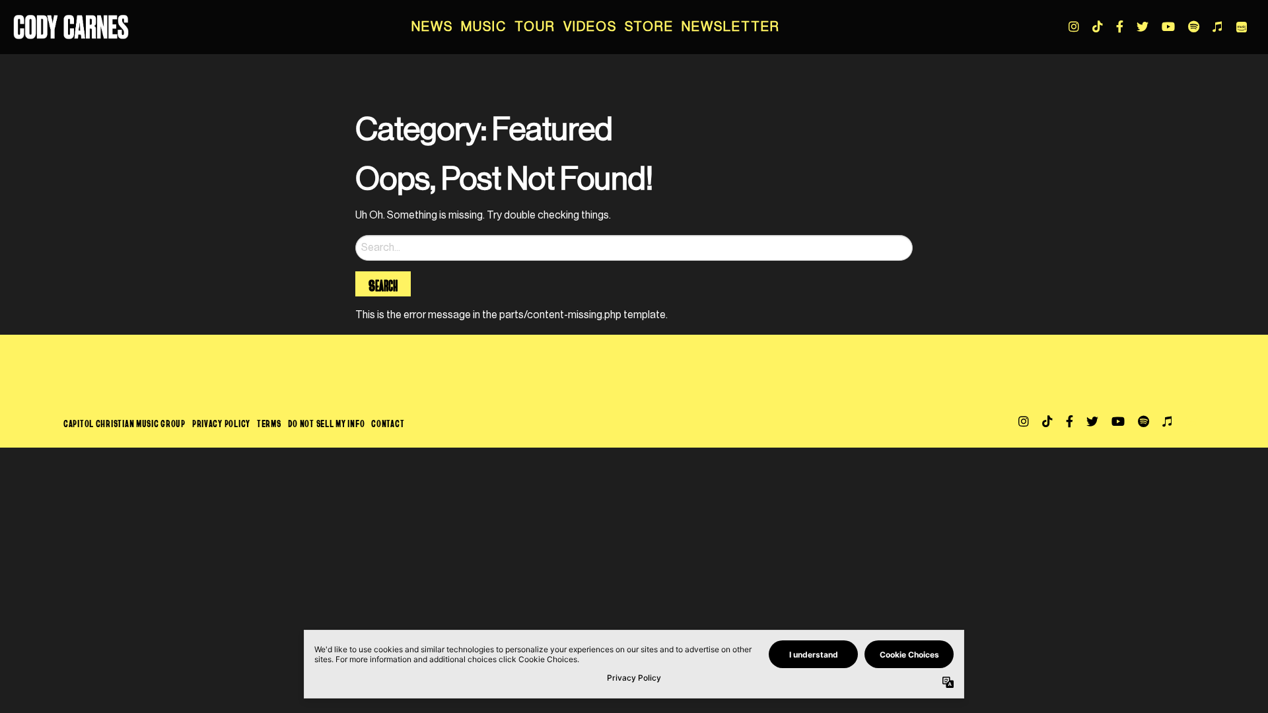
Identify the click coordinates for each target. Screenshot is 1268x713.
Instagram (1074, 26)
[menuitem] (432, 27)
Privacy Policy (221, 423)
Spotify (1193, 26)
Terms (269, 423)
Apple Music (1217, 26)
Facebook (1120, 26)
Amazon (1241, 27)
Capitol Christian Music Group (124, 423)
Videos (590, 27)
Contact (387, 423)
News (432, 27)
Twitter (1142, 26)
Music (484, 27)
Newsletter (731, 27)
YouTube (1168, 26)
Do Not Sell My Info (326, 423)
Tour (534, 27)
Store (649, 27)
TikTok (1098, 26)
